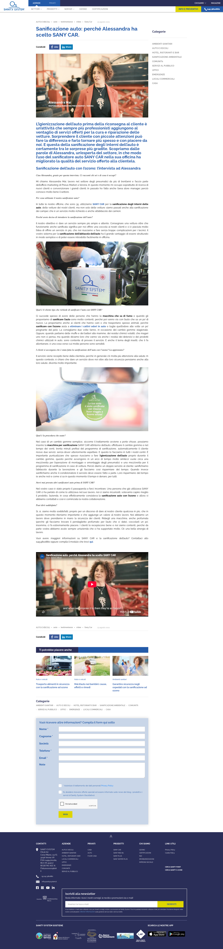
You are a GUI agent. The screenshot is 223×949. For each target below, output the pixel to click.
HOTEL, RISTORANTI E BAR (85, 705)
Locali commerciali (70, 859)
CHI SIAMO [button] (199, 3)
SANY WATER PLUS (120, 859)
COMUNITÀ (66, 868)
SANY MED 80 (118, 853)
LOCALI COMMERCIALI (93, 709)
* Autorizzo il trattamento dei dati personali (88, 785)
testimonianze (67, 22)
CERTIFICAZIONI (145, 853)
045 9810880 (213, 9)
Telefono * (45, 750)
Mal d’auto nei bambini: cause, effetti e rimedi (90, 686)
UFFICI (63, 709)
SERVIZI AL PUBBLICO (47, 709)
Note (42, 764)
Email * (43, 758)
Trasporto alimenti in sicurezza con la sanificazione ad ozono (52, 686)
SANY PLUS (117, 856)
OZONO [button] (83, 9)
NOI (140, 856)
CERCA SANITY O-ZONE (173, 870)
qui (91, 541)
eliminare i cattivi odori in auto (88, 326)
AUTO (90, 853)
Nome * (43, 729)
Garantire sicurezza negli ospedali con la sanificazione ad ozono (130, 687)
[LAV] (141, 936)
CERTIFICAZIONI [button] (100, 9)
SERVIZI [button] (68, 9)
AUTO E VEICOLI (43, 22)
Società (43, 743)
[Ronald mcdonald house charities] (61, 936)
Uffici (64, 862)
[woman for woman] (78, 936)
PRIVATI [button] (52, 3)
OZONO (142, 850)
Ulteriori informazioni (87, 912)
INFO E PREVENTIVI (188, 9)
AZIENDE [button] (36, 3)
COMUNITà (133, 705)
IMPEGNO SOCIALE (146, 862)
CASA (108, 709)
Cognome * (46, 736)
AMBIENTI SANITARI (44, 705)
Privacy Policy (107, 785)
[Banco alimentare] (106, 936)
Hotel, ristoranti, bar (71, 856)
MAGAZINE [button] (215, 3)
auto (55, 22)
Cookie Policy (170, 853)
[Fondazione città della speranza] (43, 936)
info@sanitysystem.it (49, 882)
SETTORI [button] (35, 9)
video (78, 22)
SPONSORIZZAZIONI (146, 859)
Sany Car (88, 22)
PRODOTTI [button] (52, 9)
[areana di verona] (91, 936)
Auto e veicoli (68, 850)
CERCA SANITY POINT (173, 867)
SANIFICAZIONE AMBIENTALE (112, 705)
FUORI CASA (92, 856)
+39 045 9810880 (47, 876)
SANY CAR (98, 204)
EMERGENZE (74, 709)
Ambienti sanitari (69, 853)
